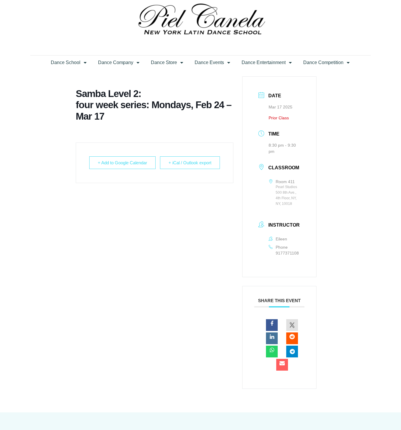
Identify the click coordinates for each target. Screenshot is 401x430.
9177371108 (287, 253)
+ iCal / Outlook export (190, 162)
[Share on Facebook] (272, 325)
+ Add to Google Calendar (122, 162)
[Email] (282, 365)
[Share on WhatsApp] (272, 351)
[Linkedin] (272, 338)
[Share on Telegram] (292, 351)
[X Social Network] (292, 325)
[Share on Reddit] (292, 338)
